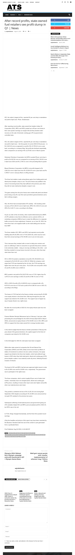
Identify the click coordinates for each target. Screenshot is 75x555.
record (33, 434)
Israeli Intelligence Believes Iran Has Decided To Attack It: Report (60, 47)
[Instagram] (65, 2)
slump (43, 434)
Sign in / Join (21, 2)
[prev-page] (44, 479)
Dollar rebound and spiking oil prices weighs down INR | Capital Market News (40, 495)
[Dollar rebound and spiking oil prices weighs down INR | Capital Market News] (40, 487)
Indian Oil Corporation (10, 434)
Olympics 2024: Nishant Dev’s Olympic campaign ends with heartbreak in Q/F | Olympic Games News (14, 456)
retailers (38, 434)
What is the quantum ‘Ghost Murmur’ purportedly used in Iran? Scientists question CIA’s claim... (60, 38)
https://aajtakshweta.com (20, 470)
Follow (67, 24)
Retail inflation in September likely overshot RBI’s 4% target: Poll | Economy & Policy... (60, 55)
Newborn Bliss (28, 14)
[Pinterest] (15, 36)
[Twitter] (68, 2)
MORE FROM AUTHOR (23, 479)
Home (6, 14)
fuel (14, 433)
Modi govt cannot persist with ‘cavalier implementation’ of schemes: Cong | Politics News (38, 457)
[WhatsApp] (19, 36)
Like (68, 20)
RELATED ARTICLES (10, 479)
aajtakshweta (9, 31)
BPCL (10, 433)
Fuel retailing (27, 433)
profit (23, 434)
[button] (69, 15)
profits (28, 434)
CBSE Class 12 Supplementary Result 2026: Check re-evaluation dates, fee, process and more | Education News (11, 497)
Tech (19, 14)
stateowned (22, 436)
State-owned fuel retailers (11, 436)
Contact (37, 2)
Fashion (12, 14)
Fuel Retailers (19, 433)
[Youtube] (71, 2)
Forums (32, 2)
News (19, 434)
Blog (27, 2)
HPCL (33, 433)
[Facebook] (62, 2)
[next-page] (46, 479)
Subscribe (66, 27)
